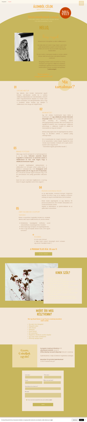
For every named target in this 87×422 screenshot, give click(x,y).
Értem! (81, 420)
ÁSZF (51, 420)
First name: (46, 374)
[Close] (85, 420)
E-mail (26, 380)
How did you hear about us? (31, 386)
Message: (27, 391)
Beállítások (75, 420)
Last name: (27, 374)
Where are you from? (48, 380)
